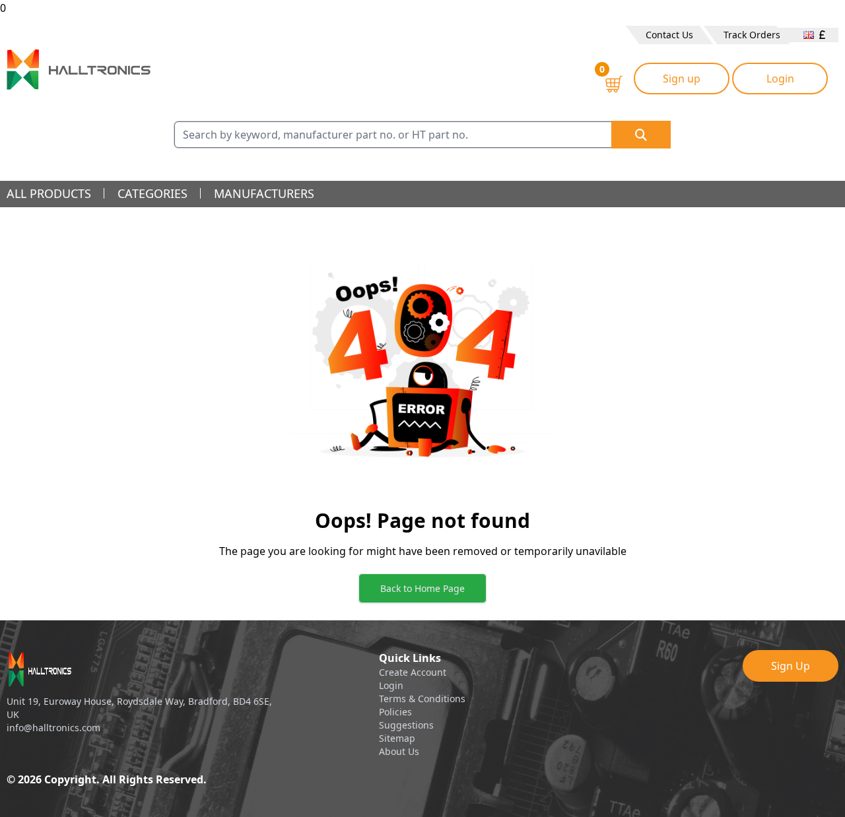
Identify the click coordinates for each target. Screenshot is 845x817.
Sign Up (790, 666)
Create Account (412, 672)
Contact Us (669, 34)
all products (49, 193)
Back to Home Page (422, 588)
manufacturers (264, 193)
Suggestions (406, 725)
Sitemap (397, 738)
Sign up (681, 78)
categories (152, 193)
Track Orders (752, 34)
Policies (395, 711)
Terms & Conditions (422, 698)
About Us (399, 751)
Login (780, 78)
